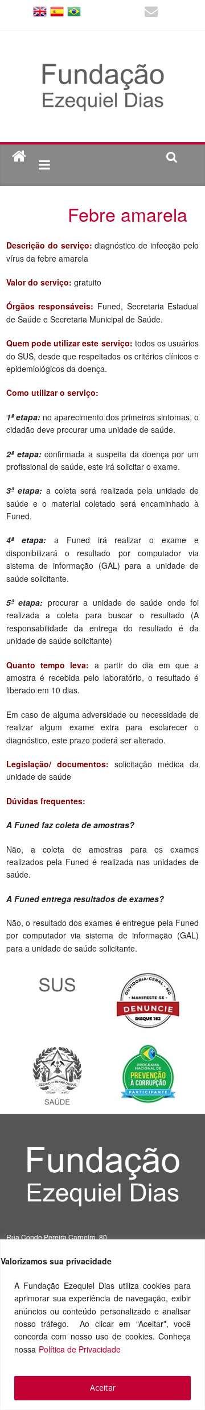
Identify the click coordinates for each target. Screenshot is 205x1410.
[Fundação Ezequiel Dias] (19, 156)
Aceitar (103, 1387)
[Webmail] (151, 12)
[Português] (74, 10)
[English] (39, 10)
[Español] (57, 10)
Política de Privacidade (80, 1349)
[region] (102, 1324)
